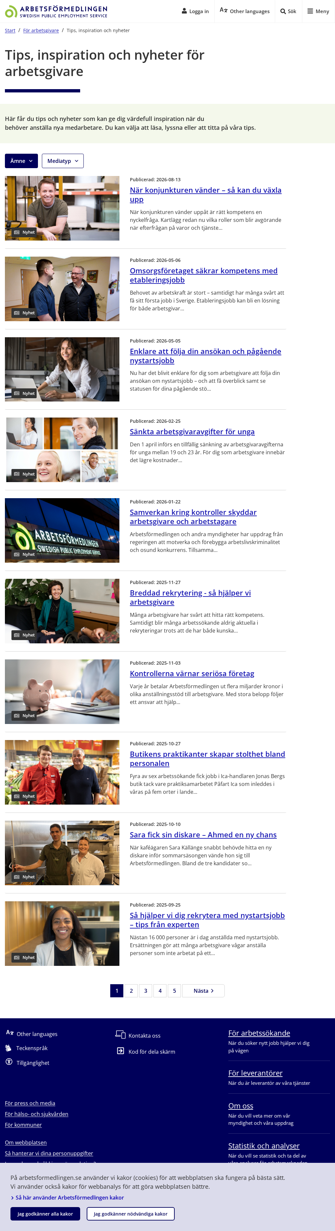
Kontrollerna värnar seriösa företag (192, 673)
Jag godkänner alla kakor (45, 1214)
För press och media (30, 1103)
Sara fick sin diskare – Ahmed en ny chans (203, 834)
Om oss (240, 1105)
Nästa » (203, 990)
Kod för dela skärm (152, 1051)
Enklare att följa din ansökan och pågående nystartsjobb (205, 355)
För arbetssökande (259, 1033)
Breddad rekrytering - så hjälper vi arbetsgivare (190, 597)
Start (10, 30)
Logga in (199, 11)
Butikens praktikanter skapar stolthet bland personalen (207, 758)
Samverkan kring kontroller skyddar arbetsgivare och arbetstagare (193, 516)
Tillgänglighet (33, 1062)
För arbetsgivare (41, 30)
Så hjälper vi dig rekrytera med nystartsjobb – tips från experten (207, 919)
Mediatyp (59, 161)
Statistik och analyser (264, 1145)
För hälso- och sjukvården (36, 1114)
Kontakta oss (145, 1035)
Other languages (37, 1034)
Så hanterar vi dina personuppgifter (49, 1153)
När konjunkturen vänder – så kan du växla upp (206, 194)
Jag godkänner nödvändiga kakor (131, 1214)
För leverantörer (255, 1073)
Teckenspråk (31, 1048)
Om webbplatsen (26, 1142)
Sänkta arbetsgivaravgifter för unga (192, 431)
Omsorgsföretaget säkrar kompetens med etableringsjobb (204, 274)
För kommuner (23, 1124)
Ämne (18, 161)
